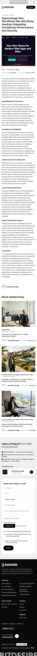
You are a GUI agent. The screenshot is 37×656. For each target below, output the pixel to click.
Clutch (21, 604)
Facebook (12, 624)
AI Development (24, 594)
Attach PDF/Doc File (8, 522)
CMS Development (25, 586)
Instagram (5, 624)
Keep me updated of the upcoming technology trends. (17, 541)
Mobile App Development (23, 590)
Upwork (21, 607)
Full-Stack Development (27, 583)
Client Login (23, 618)
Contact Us (23, 610)
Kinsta (13, 88)
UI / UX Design (6, 586)
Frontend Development (9, 592)
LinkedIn (19, 624)
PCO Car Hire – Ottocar (9, 604)
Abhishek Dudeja (13, 69)
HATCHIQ (4, 607)
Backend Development (9, 595)
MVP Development (8, 589)
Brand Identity (6, 583)
